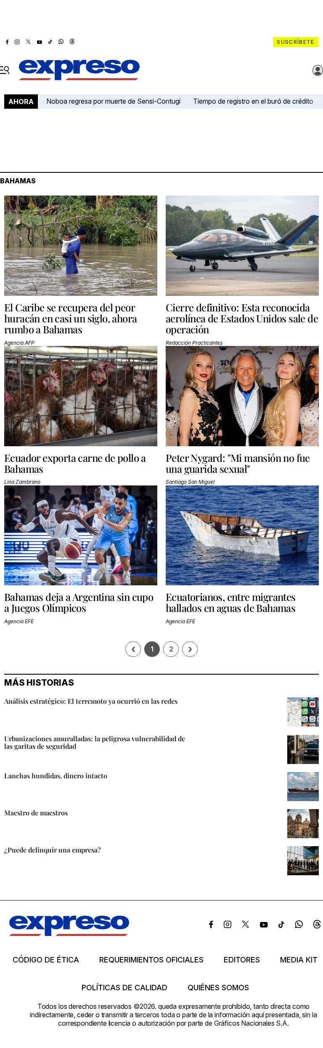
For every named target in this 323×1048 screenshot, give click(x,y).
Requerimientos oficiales (151, 960)
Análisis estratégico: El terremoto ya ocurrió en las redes (90, 701)
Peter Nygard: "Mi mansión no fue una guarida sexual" (238, 463)
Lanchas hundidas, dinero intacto (55, 775)
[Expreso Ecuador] (69, 933)
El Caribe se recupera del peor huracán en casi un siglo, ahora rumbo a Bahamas (70, 318)
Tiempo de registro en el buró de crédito (253, 101)
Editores (242, 960)
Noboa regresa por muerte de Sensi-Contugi (113, 101)
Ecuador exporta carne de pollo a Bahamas (75, 463)
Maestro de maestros (36, 812)
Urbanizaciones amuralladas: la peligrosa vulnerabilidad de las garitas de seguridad (94, 742)
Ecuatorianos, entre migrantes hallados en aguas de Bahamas (231, 602)
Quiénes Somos (218, 988)
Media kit (299, 960)
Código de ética (46, 960)
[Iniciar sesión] (318, 70)
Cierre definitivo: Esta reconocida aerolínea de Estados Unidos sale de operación (242, 318)
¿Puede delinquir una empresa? (52, 849)
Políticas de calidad (124, 988)
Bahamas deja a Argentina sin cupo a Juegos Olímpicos (78, 602)
